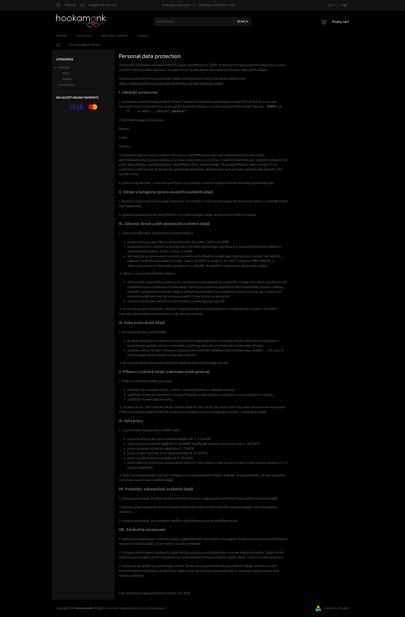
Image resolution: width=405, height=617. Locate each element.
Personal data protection (217, 5)
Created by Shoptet (336, 608)
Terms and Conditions (175, 5)
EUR (331, 5)
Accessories (66, 85)
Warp (66, 73)
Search (242, 21)
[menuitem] (61, 35)
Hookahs (63, 67)
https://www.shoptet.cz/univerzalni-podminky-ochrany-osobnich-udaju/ (171, 83)
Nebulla (67, 79)
